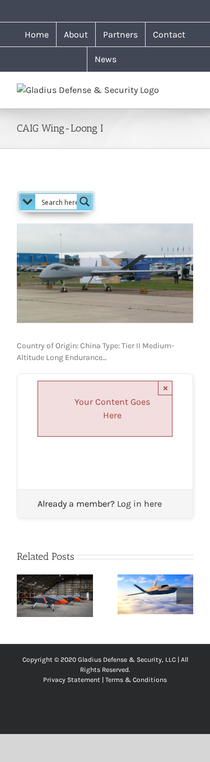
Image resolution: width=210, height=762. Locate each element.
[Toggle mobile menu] (188, 89)
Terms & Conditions (136, 680)
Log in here (139, 503)
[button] (25, 595)
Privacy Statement (71, 680)
